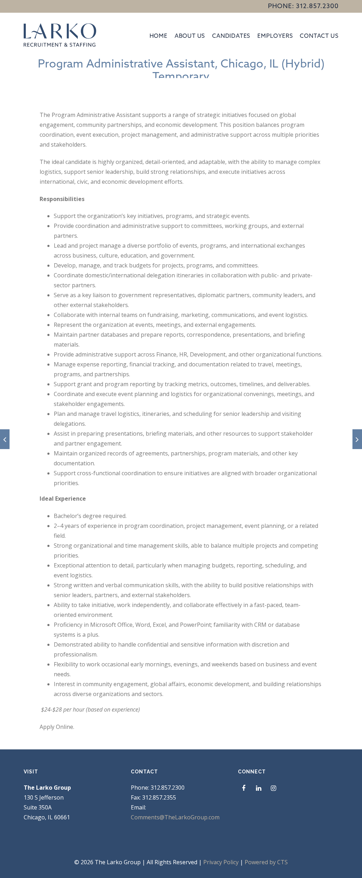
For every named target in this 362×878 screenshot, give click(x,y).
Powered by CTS (266, 862)
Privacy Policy (221, 862)
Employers (275, 35)
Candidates (231, 35)
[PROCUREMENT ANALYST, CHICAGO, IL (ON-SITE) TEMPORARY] (5, 439)
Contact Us (319, 35)
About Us (190, 35)
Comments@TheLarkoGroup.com (175, 817)
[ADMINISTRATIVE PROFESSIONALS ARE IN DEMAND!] (357, 439)
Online (64, 727)
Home (159, 35)
